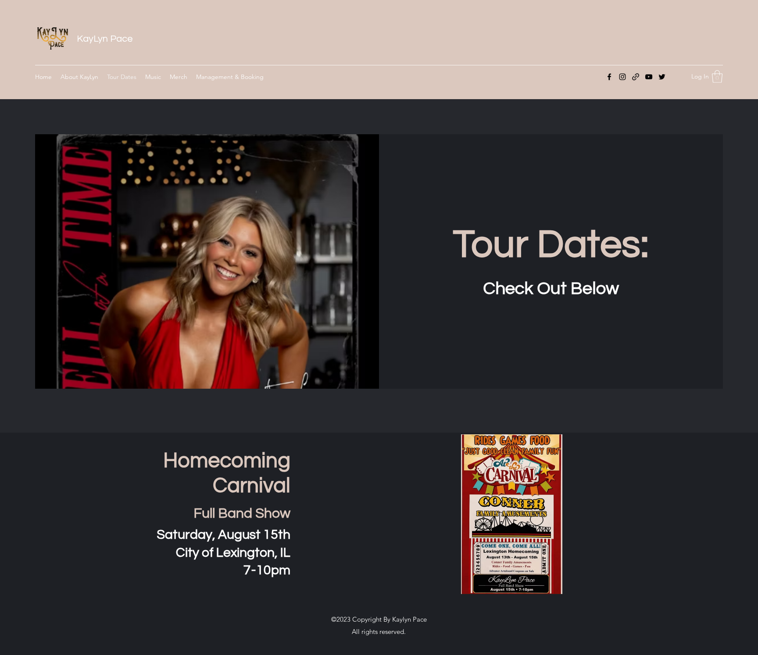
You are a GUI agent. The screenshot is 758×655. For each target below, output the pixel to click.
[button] (717, 76)
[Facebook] (609, 76)
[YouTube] (648, 76)
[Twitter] (662, 76)
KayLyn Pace (105, 39)
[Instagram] (622, 76)
